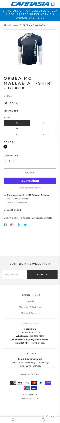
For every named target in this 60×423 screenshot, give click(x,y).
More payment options (30, 188)
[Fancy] (18, 225)
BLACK (5, 147)
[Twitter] (25, 225)
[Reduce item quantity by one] (5, 161)
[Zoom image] (30, 49)
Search (30, 301)
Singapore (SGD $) (29, 374)
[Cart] (53, 3)
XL (17, 134)
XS (17, 123)
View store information (17, 203)
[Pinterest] (11, 225)
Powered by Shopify (30, 398)
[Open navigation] (7, 4)
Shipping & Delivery (30, 307)
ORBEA (8, 95)
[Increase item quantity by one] (14, 161)
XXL (43, 134)
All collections (11, 25)
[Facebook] (5, 225)
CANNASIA (33, 395)
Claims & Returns (30, 313)
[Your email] (14, 274)
